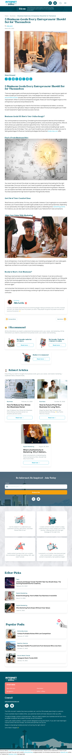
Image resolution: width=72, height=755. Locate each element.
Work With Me (11, 688)
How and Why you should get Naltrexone (19, 750)
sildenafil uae (64, 752)
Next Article (60, 319)
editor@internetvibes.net (12, 701)
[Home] (11, 3)
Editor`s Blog (41, 691)
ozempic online (13, 754)
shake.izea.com (53, 131)
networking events (59, 207)
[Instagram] (50, 3)
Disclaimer (40, 688)
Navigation (10, 691)
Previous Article (12, 319)
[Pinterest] (55, 3)
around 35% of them (11, 97)
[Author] (26, 303)
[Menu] (65, 3)
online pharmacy (28, 752)
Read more (24, 345)
